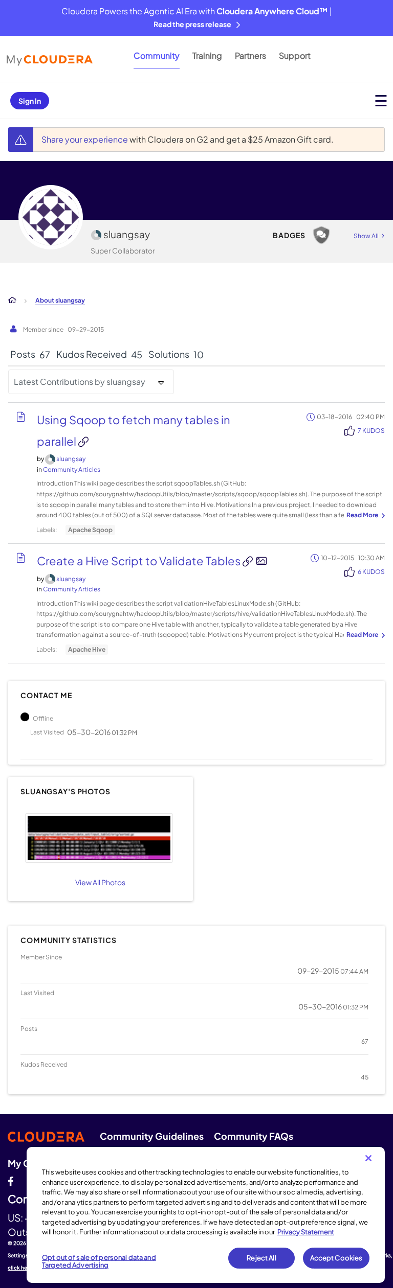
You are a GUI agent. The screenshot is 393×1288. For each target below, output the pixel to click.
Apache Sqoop (90, 530)
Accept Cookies (336, 1258)
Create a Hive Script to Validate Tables (140, 561)
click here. (21, 1267)
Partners (250, 55)
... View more (364, 516)
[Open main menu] (381, 100)
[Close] (368, 1158)
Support (295, 55)
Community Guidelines (152, 1136)
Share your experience (85, 139)
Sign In (29, 100)
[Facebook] (10, 1180)
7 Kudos (371, 430)
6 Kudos (371, 572)
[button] (99, 838)
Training (207, 55)
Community (157, 55)
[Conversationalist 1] (321, 235)
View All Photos (100, 882)
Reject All (261, 1258)
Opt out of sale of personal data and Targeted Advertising (99, 1261)
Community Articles (71, 469)
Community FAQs (253, 1136)
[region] (206, 1215)
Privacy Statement (305, 1232)
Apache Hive (86, 649)
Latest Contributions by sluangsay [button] (79, 381)
